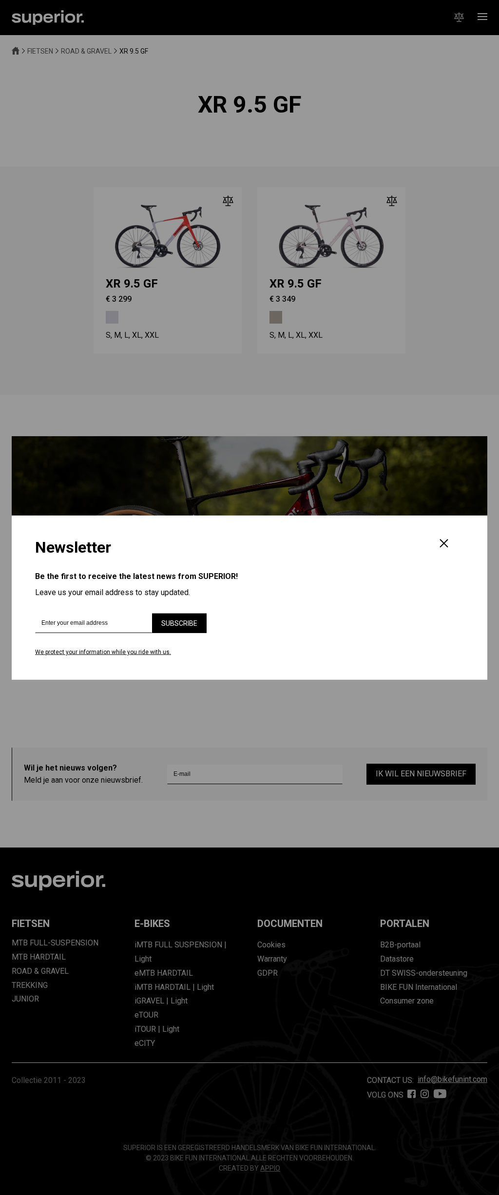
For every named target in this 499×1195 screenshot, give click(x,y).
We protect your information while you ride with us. (103, 652)
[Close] (444, 544)
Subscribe (179, 623)
